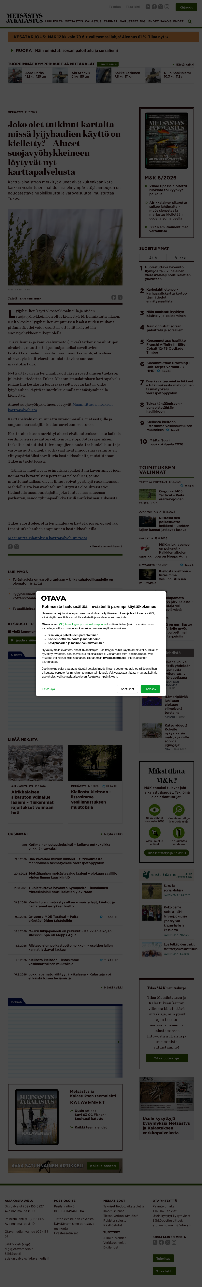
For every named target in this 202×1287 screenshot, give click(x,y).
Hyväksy (150, 689)
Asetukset (127, 689)
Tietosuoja (48, 689)
